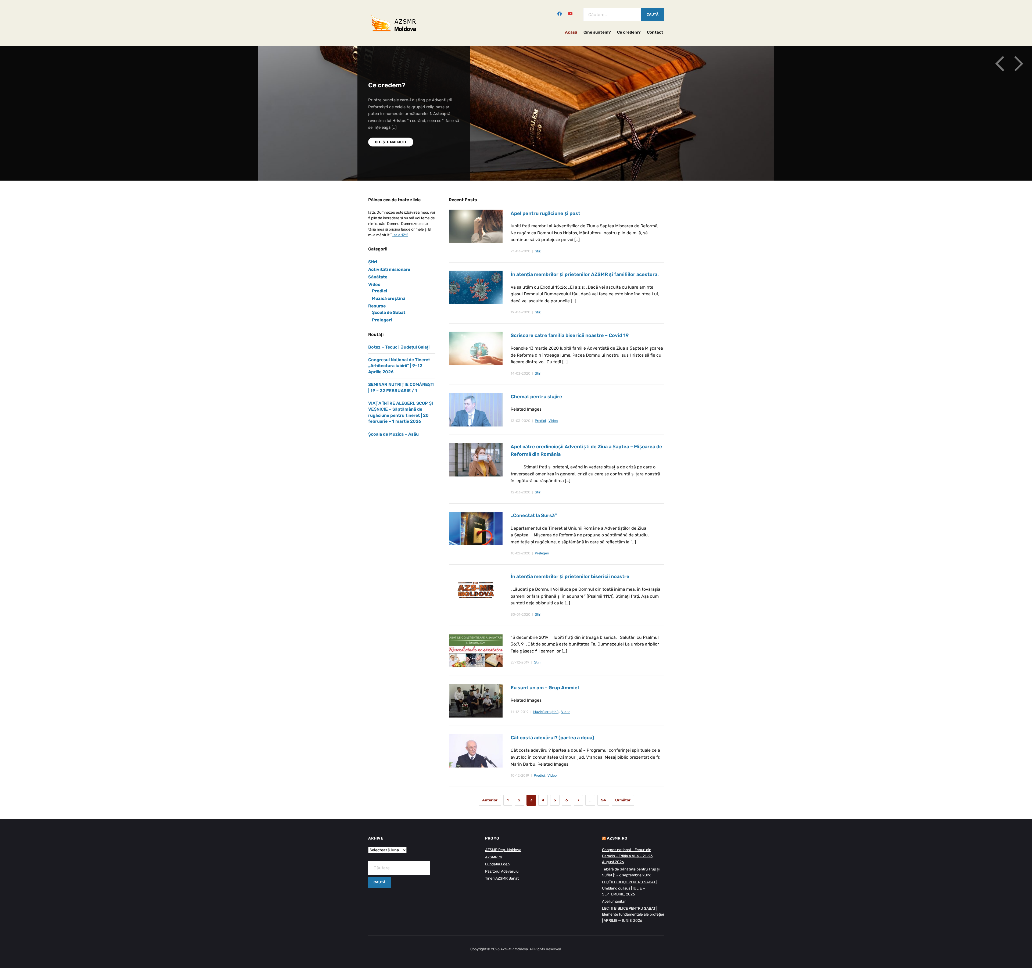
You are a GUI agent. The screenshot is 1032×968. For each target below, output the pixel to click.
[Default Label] (570, 13)
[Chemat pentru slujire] (476, 409)
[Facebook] (559, 13)
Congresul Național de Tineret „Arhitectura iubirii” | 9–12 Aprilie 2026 (399, 365)
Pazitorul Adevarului (502, 871)
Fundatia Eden (497, 864)
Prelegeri (542, 553)
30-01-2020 (520, 614)
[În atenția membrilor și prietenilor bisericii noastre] (476, 589)
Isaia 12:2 (400, 235)
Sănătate (378, 276)
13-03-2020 (520, 421)
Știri (538, 251)
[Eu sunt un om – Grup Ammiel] (476, 700)
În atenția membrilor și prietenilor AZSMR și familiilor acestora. (585, 274)
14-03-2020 (520, 373)
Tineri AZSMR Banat (502, 878)
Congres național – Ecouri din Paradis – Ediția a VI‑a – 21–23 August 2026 (627, 856)
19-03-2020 (520, 312)
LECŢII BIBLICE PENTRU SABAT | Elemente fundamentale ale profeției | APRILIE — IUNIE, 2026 (633, 914)
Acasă (571, 32)
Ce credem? (629, 32)
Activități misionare (389, 269)
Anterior (489, 800)
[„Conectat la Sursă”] (476, 528)
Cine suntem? (597, 32)
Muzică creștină (545, 712)
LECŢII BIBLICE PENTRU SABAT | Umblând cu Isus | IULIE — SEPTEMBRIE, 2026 (629, 888)
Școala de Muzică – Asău (393, 434)
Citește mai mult (391, 128)
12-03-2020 (520, 492)
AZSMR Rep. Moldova (503, 850)
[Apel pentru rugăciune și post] (476, 226)
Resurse (377, 306)
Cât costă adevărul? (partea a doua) (552, 738)
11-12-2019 (520, 712)
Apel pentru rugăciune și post (545, 213)
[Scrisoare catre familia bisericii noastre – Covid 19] (476, 348)
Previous (1000, 64)
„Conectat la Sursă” (534, 515)
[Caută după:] (612, 14)
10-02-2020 (520, 553)
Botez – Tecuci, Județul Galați (398, 347)
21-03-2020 (520, 251)
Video (553, 421)
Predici (540, 421)
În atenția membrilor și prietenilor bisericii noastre (570, 576)
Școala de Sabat (388, 312)
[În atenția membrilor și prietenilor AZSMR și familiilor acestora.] (476, 287)
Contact (655, 32)
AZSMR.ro (493, 857)
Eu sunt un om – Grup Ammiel (545, 688)
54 (603, 800)
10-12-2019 (520, 775)
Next (1018, 64)
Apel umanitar (614, 901)
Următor (622, 800)
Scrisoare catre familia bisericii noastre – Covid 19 (570, 335)
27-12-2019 (520, 662)
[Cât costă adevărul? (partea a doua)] (476, 750)
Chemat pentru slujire (536, 397)
